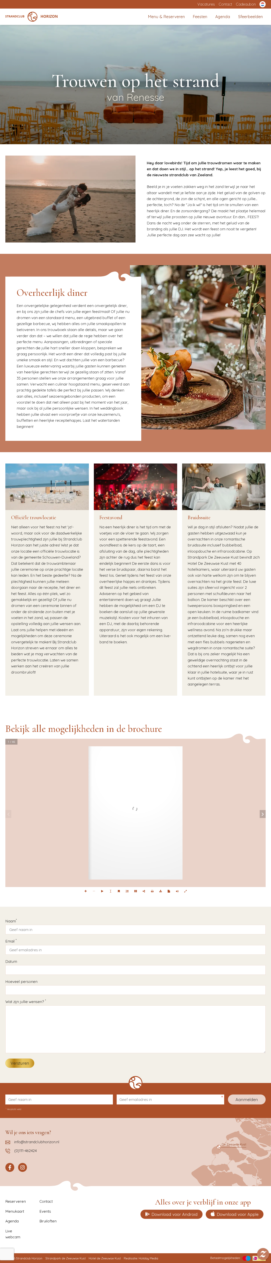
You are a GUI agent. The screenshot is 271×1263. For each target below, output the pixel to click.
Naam (11, 920)
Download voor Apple (238, 1214)
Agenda (222, 16)
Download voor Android (175, 1214)
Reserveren (15, 1201)
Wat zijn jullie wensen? (25, 1001)
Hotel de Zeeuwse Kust (105, 1258)
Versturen (20, 1063)
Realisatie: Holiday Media (141, 1258)
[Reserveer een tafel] (263, 1254)
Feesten (200, 16)
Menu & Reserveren (166, 16)
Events (45, 1211)
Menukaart (14, 1211)
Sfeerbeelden (250, 16)
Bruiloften (48, 1221)
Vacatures (206, 4)
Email (10, 941)
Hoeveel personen (21, 981)
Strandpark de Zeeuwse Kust (65, 1258)
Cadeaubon (246, 4)
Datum (11, 961)
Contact (225, 4)
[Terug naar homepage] (31, 16)
